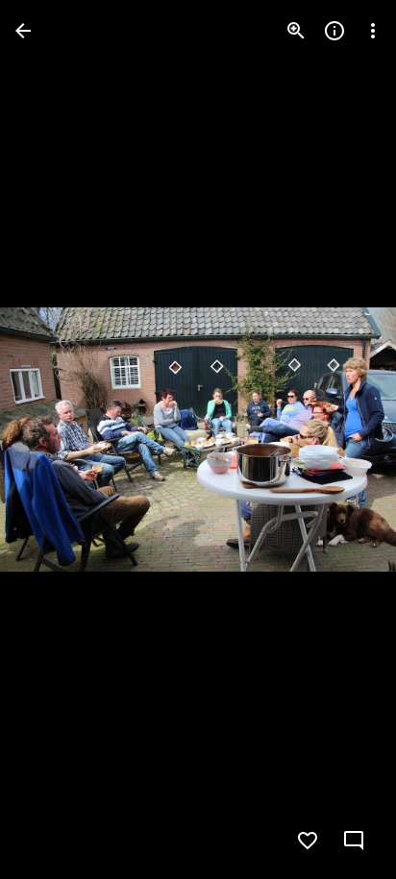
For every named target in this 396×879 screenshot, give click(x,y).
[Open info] (334, 31)
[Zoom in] (296, 31)
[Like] (307, 840)
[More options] (373, 31)
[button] (54, 440)
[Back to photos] (23, 31)
